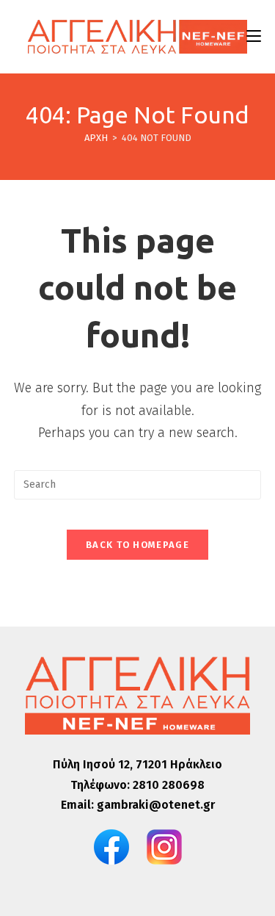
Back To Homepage (137, 544)
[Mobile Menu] (253, 36)
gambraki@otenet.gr (156, 805)
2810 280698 (169, 785)
